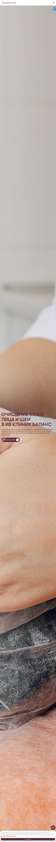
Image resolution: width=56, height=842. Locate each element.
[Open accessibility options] (54, 9)
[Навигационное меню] (54, 2)
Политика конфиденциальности (8, 836)
